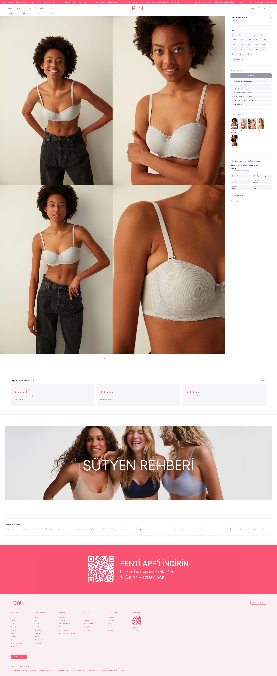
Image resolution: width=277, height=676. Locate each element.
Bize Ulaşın (87, 630)
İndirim (41, 8)
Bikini (36, 617)
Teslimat (86, 620)
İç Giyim (23, 14)
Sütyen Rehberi (15, 646)
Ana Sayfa (9, 14)
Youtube (110, 627)
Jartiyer (13, 620)
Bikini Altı (38, 633)
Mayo (36, 620)
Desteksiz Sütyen (62, 529)
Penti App (136, 612)
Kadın (10, 8)
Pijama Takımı (15, 627)
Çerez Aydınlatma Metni (46, 670)
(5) (270, 17)
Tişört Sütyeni (114, 529)
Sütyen (31, 14)
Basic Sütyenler (39, 14)
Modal (221, 529)
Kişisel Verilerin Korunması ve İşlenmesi (23, 670)
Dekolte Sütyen (156, 529)
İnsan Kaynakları (64, 627)
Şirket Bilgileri (63, 630)
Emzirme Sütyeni (76, 529)
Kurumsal (63, 612)
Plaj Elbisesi (39, 640)
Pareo (37, 623)
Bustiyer (13, 630)
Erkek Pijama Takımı (17, 643)
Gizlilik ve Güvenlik (64, 670)
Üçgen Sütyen (168, 529)
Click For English (259, 603)
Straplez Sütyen (143, 529)
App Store (135, 627)
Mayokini (37, 627)
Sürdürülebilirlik (64, 620)
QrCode (136, 620)
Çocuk (29, 8)
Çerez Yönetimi (92, 670)
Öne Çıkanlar (40, 612)
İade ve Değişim (88, 623)
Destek (86, 612)
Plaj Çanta (38, 643)
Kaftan (37, 636)
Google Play (135, 630)
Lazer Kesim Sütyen (210, 529)
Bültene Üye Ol (20, 657)
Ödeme (86, 617)
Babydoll (13, 636)
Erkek (19, 8)
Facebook (111, 620)
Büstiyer (263, 529)
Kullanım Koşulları (79, 670)
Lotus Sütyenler (12, 529)
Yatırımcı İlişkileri (64, 623)
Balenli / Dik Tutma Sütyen (235, 529)
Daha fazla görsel (110, 359)
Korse (12, 633)
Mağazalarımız (63, 617)
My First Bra (37, 529)
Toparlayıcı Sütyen (128, 529)
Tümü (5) (263, 380)
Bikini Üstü (38, 630)
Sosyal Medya (113, 612)
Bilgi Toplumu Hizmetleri (67, 633)
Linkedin (110, 630)
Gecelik (13, 623)
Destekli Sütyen (90, 529)
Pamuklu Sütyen (182, 529)
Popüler (14, 612)
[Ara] (230, 8)
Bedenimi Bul (238, 59)
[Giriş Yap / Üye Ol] (264, 8)
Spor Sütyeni (103, 529)
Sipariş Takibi (88, 627)
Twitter (110, 623)
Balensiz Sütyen (195, 529)
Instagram (111, 617)
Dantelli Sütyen (25, 529)
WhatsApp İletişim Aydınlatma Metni (112, 670)
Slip (12, 640)
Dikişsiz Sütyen (49, 529)
